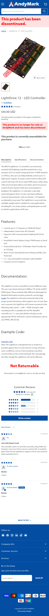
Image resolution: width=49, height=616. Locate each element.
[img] (6, 434)
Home (3, 31)
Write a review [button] (24, 418)
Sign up (39, 578)
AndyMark (8, 102)
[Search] (44, 11)
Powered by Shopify (24, 611)
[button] (7, 106)
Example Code (7, 341)
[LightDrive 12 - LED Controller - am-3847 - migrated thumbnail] (5, 87)
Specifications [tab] (21, 159)
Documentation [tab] (37, 159)
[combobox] (21, 11)
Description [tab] (6, 159)
